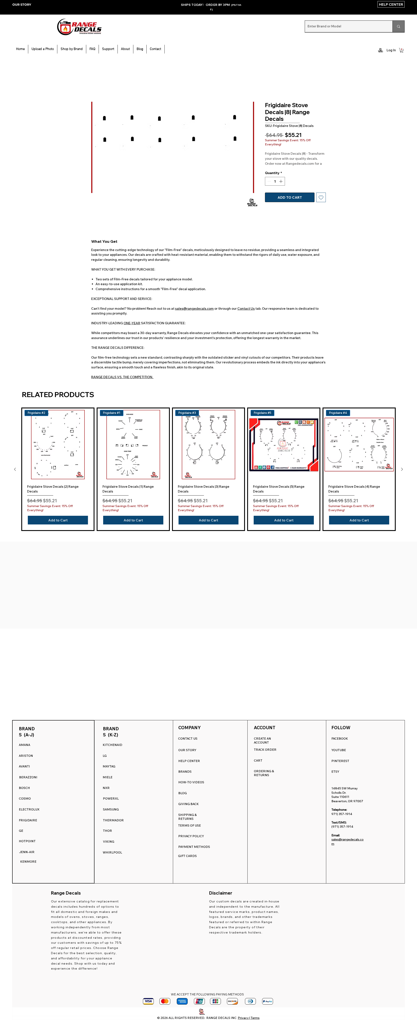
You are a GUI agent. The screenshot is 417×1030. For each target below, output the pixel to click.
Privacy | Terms (249, 1018)
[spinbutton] (275, 187)
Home (96, 86)
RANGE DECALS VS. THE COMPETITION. (122, 378)
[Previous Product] (15, 470)
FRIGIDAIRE (28, 820)
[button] (108, 49)
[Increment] (281, 187)
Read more (273, 169)
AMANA (24, 745)
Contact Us (246, 310)
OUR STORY (21, 5)
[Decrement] (269, 187)
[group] (208, 470)
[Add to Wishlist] (321, 203)
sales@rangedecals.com (194, 310)
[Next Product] (402, 470)
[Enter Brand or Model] (398, 26)
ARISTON (26, 756)
